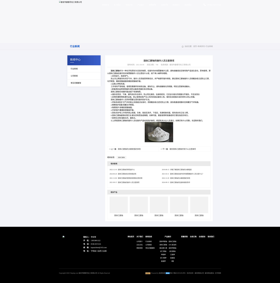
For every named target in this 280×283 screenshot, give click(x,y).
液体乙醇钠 (163, 245)
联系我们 (188, 5)
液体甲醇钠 (172, 248)
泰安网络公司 (199, 273)
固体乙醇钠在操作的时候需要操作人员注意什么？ (183, 174)
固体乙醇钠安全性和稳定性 (123, 174)
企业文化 (139, 245)
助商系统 (162, 273)
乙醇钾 (172, 254)
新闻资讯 (201, 46)
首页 (195, 46)
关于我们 (117, 5)
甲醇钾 (163, 254)
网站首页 (105, 5)
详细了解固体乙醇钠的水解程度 (177, 169)
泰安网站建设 (209, 273)
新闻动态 (129, 5)
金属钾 (163, 261)
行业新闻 (75, 46)
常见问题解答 (76, 83)
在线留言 (176, 5)
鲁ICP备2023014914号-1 (178, 273)
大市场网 (218, 273)
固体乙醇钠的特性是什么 (122, 169)
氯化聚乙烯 (163, 248)
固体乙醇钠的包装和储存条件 (176, 182)
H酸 (172, 261)
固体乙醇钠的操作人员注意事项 (124, 182)
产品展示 (140, 5)
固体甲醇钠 (163, 241)
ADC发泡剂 (172, 245)
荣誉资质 (139, 248)
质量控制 (152, 5)
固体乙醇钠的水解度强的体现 (125, 149)
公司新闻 (74, 76)
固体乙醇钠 (115, 71)
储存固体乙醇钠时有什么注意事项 (178, 149)
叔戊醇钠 (172, 251)
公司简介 (139, 241)
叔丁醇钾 (163, 258)
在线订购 (164, 5)
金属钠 (172, 258)
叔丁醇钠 (163, 251)
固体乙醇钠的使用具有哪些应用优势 (126, 178)
